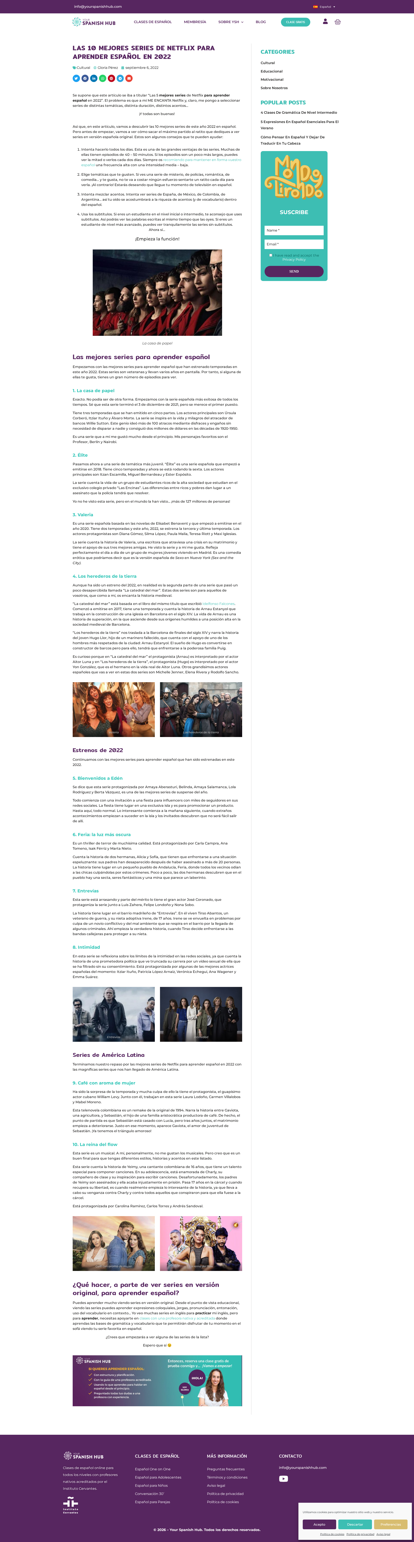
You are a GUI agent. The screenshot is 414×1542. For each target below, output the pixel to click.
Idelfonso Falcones (218, 604)
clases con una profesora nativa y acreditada (177, 1318)
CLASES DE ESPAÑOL (153, 22)
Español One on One (153, 1469)
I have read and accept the (295, 257)
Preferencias (391, 1524)
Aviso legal (383, 1534)
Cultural (83, 68)
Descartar (355, 1524)
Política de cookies (332, 1534)
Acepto (319, 1524)
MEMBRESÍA (195, 22)
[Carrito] (337, 22)
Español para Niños (151, 1486)
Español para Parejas (152, 1502)
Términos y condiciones (227, 1477)
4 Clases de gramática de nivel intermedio (299, 112)
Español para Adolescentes (158, 1477)
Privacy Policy (294, 259)
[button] (76, 78)
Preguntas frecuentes (226, 1469)
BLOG (261, 22)
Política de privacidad (360, 1534)
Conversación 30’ (149, 1494)
